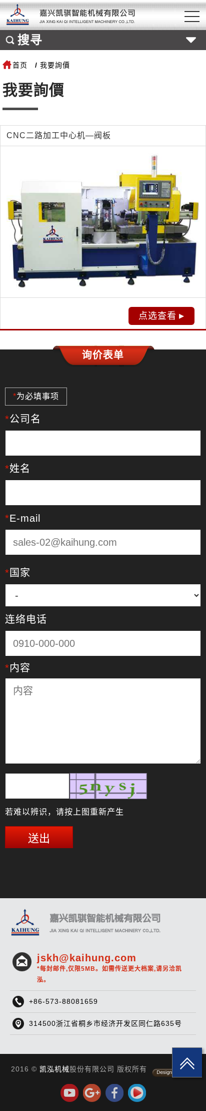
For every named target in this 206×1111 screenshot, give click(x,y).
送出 (39, 838)
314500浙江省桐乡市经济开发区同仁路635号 (105, 1023)
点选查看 (157, 316)
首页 (20, 65)
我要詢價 (55, 65)
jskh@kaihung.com (109, 967)
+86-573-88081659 (63, 1001)
